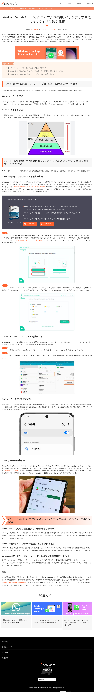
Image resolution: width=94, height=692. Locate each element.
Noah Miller (34, 29)
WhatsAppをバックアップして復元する (29, 240)
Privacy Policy (63, 691)
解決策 (78, 3)
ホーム (3, 8)
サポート (89, 3)
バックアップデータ (13, 8)
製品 (69, 3)
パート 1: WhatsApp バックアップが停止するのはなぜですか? (25, 68)
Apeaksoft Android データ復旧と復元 (14, 582)
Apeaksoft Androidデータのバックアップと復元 (29, 187)
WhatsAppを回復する (12, 470)
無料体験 (31, 224)
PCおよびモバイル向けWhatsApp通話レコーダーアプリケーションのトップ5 (76, 622)
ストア (60, 3)
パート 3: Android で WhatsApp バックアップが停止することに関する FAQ (29, 74)
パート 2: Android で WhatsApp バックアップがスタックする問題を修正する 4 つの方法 (34, 71)
